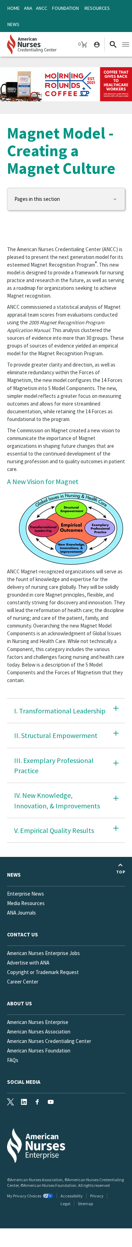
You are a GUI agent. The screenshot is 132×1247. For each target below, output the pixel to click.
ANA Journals (21, 912)
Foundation (65, 8)
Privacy (96, 1195)
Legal (65, 1203)
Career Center (22, 981)
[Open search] (113, 44)
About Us (19, 1003)
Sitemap (85, 1203)
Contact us (22, 934)
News (13, 24)
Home (13, 8)
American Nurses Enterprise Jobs (43, 953)
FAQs (12, 1060)
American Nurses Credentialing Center (49, 1041)
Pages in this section (37, 199)
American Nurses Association (38, 1031)
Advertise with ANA (28, 962)
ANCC (41, 8)
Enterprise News (25, 893)
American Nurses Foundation (38, 1050)
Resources (97, 8)
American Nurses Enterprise (37, 1022)
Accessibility (72, 1195)
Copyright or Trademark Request (43, 972)
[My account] (96, 44)
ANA (28, 8)
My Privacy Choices (24, 1195)
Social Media (23, 1082)
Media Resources (26, 903)
